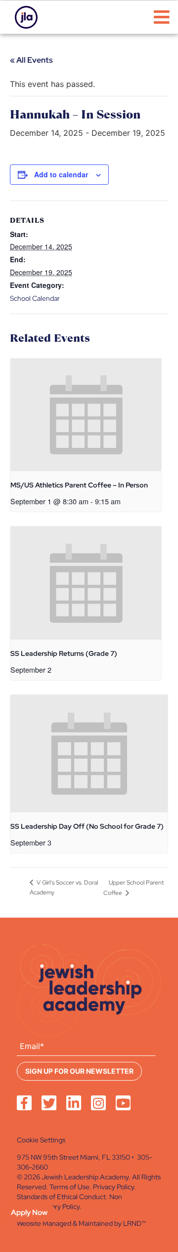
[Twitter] (49, 1102)
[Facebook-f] (24, 1102)
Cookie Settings (41, 1139)
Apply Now (29, 1212)
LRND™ (134, 1223)
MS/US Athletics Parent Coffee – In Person (79, 485)
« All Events (31, 60)
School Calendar (35, 298)
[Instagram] (98, 1102)
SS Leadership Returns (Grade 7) (63, 653)
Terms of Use (69, 1186)
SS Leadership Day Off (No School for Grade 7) (87, 826)
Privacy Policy (113, 1186)
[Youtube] (123, 1102)
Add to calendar (61, 174)
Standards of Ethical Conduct (61, 1196)
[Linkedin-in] (73, 1102)
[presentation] (85, 415)
